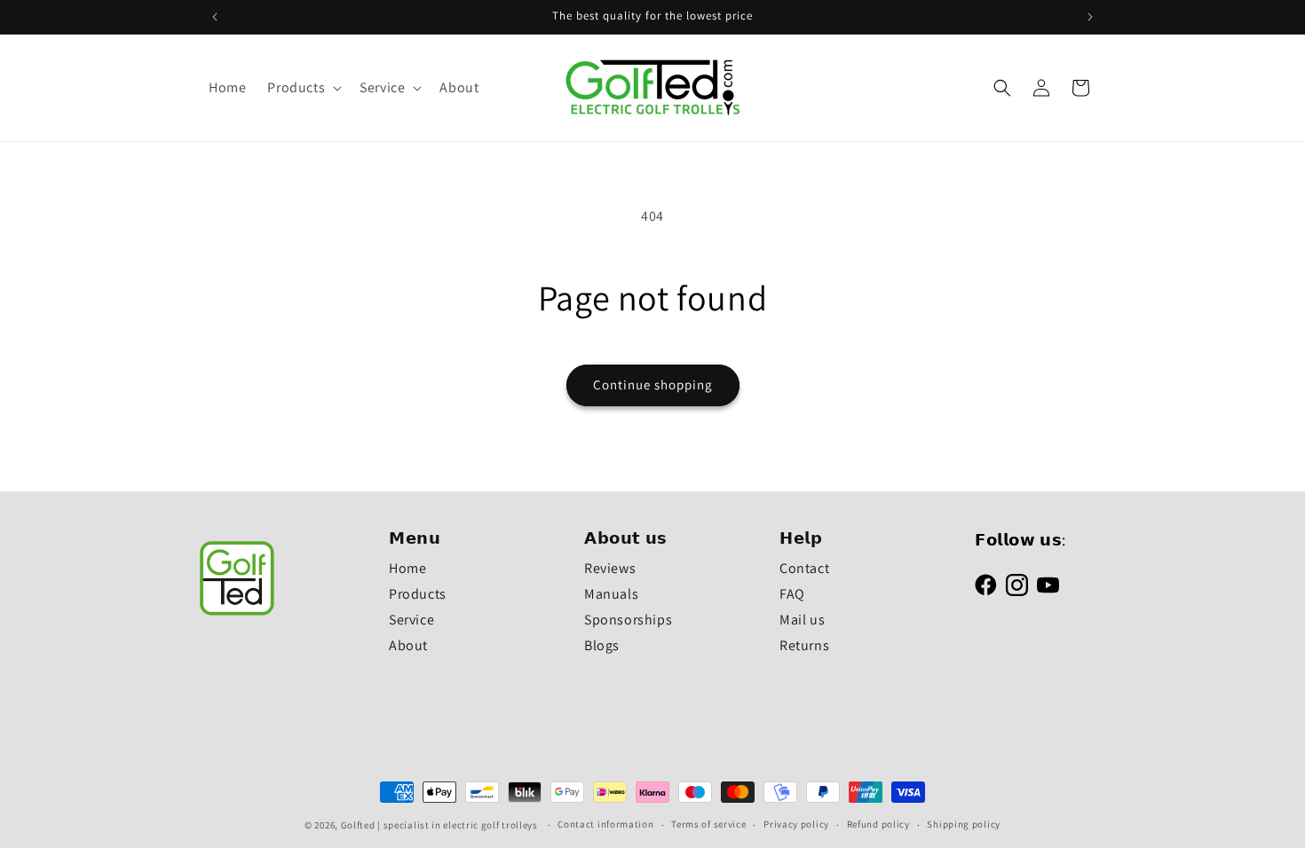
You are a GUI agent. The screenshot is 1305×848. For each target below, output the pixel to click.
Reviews (610, 568)
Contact (804, 568)
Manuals (611, 594)
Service (411, 619)
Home (407, 568)
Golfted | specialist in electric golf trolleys (439, 825)
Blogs (602, 645)
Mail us (802, 619)
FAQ (792, 594)
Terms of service (708, 824)
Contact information (605, 824)
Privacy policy (796, 824)
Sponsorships (628, 619)
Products (418, 594)
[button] (303, 88)
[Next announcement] (1090, 17)
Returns (804, 645)
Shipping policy (963, 824)
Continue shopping (653, 384)
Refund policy (878, 824)
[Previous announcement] (214, 17)
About (408, 645)
